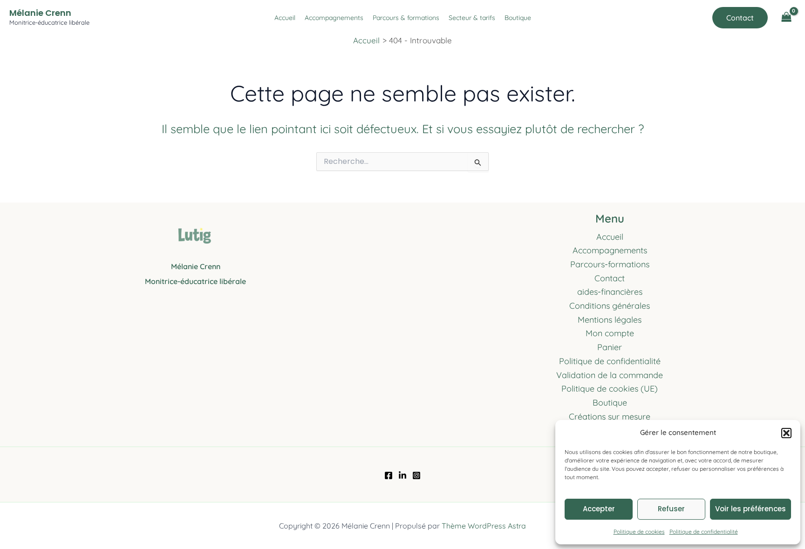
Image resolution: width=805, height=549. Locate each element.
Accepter (599, 509)
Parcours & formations (406, 18)
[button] (786, 433)
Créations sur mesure (609, 416)
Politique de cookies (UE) (609, 388)
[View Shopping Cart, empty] (786, 17)
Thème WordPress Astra (484, 525)
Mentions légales (609, 319)
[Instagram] (416, 475)
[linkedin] (402, 475)
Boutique (518, 18)
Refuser (671, 509)
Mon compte (610, 333)
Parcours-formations (609, 264)
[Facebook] (388, 475)
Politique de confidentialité (703, 531)
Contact (609, 278)
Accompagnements (334, 18)
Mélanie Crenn (40, 13)
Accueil (284, 18)
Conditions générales (609, 305)
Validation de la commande (609, 375)
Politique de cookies (639, 531)
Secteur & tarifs (472, 18)
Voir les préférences (750, 509)
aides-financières (609, 291)
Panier (609, 347)
